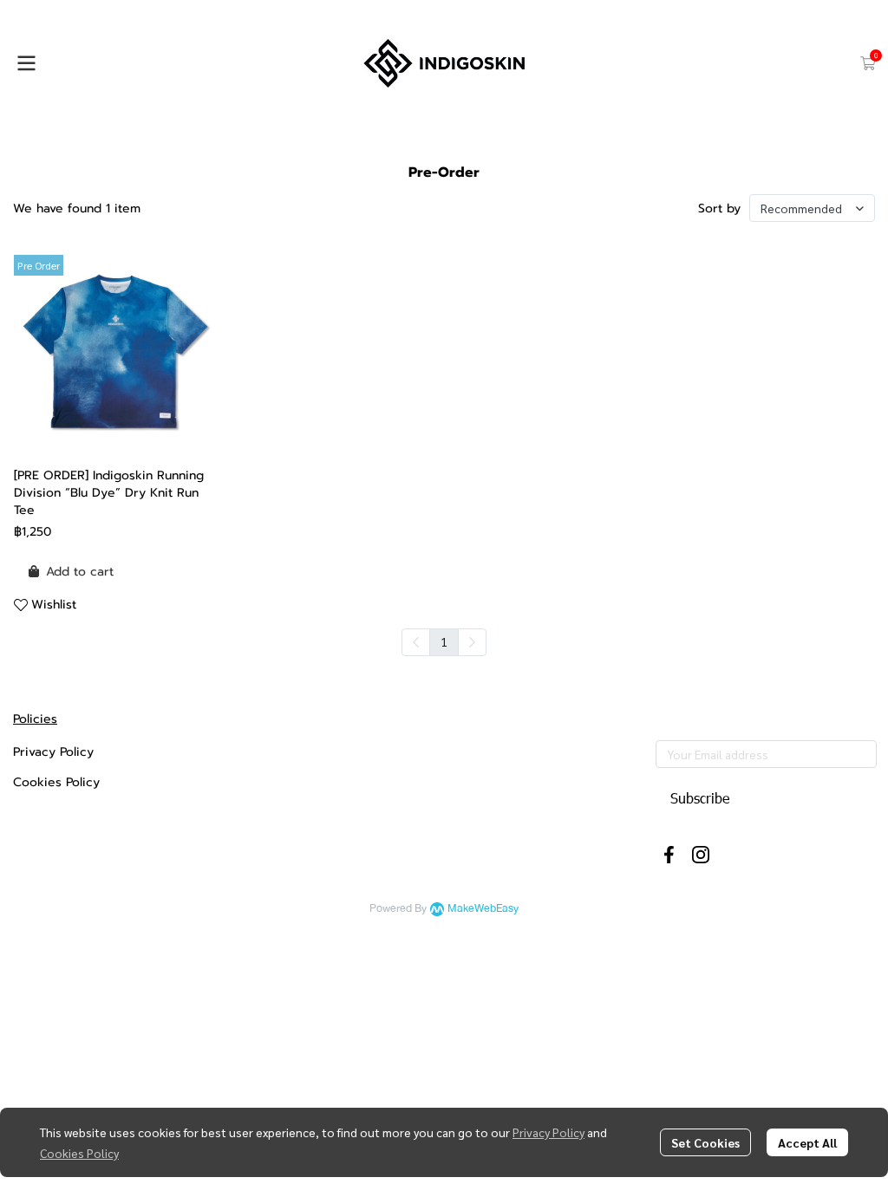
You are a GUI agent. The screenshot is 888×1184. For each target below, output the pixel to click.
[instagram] (701, 854)
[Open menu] (26, 63)
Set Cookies (705, 1142)
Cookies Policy (79, 1153)
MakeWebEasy (483, 909)
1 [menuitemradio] (444, 641)
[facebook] (669, 854)
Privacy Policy (548, 1132)
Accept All (807, 1142)
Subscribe (699, 798)
